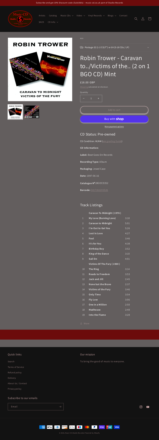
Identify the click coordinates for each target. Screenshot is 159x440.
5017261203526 (99, 190)
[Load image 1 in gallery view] (15, 111)
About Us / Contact (17, 383)
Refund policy (15, 372)
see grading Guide (112, 141)
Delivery (12, 378)
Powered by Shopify (92, 433)
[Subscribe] (60, 406)
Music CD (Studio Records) (75, 433)
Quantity (84, 92)
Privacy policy (14, 388)
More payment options (114, 126)
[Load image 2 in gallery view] (31, 111)
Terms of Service (16, 367)
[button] (67, 15)
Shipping (84, 87)
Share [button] (86, 323)
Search (11, 361)
